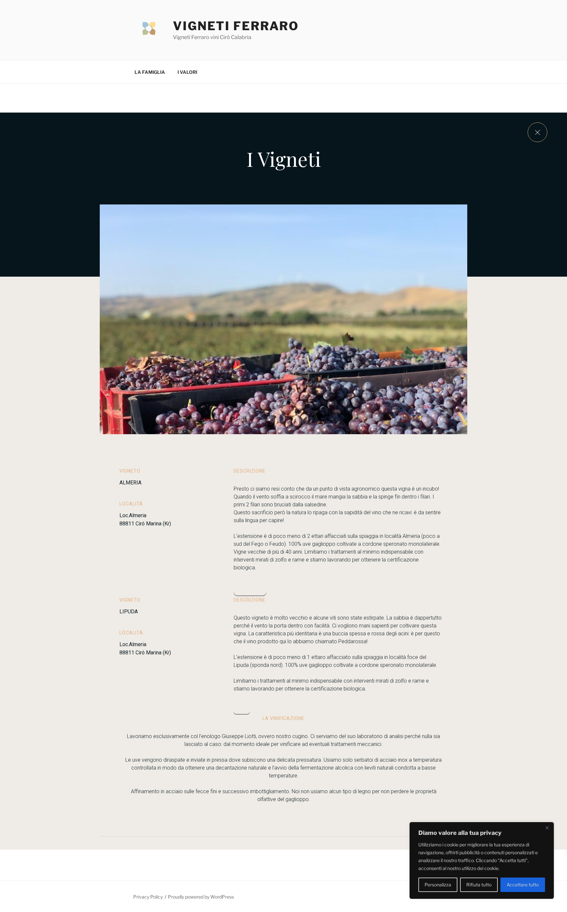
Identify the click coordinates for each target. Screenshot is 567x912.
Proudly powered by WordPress (201, 897)
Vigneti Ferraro (236, 26)
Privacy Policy (148, 897)
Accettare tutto (523, 884)
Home (241, 712)
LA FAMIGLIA (150, 72)
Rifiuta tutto (479, 884)
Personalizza (438, 884)
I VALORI (187, 72)
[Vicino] (547, 828)
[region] (482, 860)
